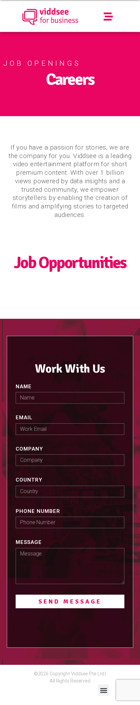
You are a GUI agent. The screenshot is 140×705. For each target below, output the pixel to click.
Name (24, 386)
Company (29, 449)
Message (29, 542)
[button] (109, 17)
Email (24, 417)
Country (29, 480)
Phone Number (38, 511)
